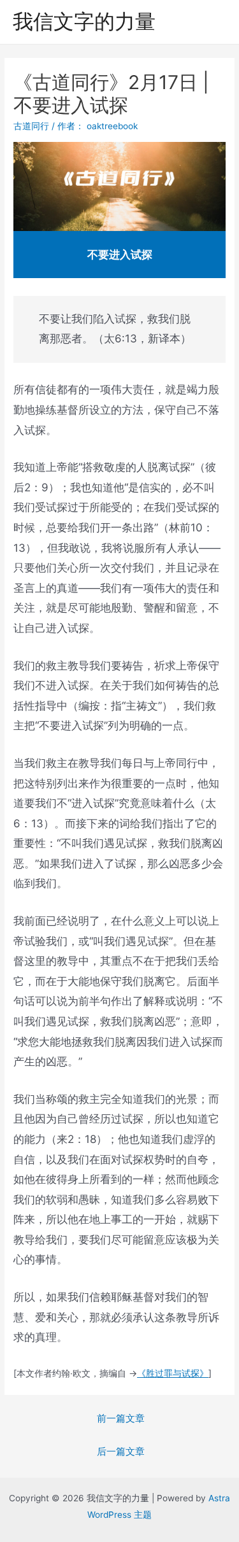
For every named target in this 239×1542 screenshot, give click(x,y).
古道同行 (31, 126)
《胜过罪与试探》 (172, 1373)
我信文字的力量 (84, 21)
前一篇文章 (121, 1418)
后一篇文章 (121, 1451)
